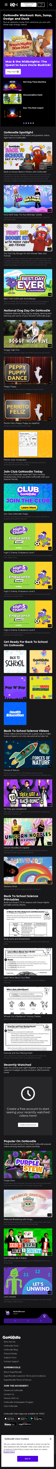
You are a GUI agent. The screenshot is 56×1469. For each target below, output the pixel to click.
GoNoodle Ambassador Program (18, 1402)
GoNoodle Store (11, 1346)
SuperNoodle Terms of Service (17, 1380)
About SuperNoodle (13, 1372)
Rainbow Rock (10, 886)
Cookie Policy (9, 1452)
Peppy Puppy (10, 386)
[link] (28, 502)
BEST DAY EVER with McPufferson (20, 299)
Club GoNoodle (11, 1406)
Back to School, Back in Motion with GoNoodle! (25, 172)
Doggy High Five (11, 350)
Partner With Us (11, 1398)
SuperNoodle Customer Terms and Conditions (25, 1376)
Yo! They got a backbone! (15, 809)
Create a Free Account (28, 5)
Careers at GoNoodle (13, 1390)
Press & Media (10, 1353)
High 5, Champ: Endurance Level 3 (19, 630)
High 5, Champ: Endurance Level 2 (19, 591)
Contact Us (9, 1394)
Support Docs (10, 1357)
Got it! (27, 1459)
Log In (41, 5)
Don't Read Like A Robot (15, 1258)
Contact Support (11, 1361)
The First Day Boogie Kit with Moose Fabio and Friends (25, 254)
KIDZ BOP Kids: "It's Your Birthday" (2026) (23, 215)
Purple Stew (9, 1180)
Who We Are (9, 1342)
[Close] (51, 1439)
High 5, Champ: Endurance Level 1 (19, 552)
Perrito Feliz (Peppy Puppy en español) (21, 423)
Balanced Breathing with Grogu (18, 1219)
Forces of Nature (11, 770)
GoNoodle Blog (11, 1349)
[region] (27, 1451)
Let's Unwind (10, 1297)
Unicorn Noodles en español (16, 848)
